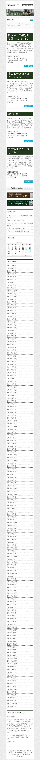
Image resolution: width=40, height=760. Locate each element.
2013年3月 (10, 582)
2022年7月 (10, 271)
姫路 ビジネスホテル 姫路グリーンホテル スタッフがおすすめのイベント (17, 175)
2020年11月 (11, 325)
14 (30, 248)
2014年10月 (11, 528)
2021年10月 (11, 296)
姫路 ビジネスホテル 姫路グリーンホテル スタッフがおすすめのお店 (17, 60)
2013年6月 (10, 573)
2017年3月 (10, 446)
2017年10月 (11, 426)
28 (30, 252)
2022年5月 (10, 276)
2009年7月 (10, 695)
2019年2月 (10, 381)
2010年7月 (10, 672)
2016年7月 (10, 469)
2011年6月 (10, 641)
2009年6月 (10, 697)
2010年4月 (10, 681)
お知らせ (10, 716)
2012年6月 (10, 607)
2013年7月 (10, 570)
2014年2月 (10, 551)
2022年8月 (10, 268)
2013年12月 (11, 556)
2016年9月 (10, 463)
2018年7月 (10, 401)
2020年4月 (10, 341)
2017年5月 (10, 440)
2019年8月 (10, 364)
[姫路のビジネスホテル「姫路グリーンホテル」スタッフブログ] (20, 5)
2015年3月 (10, 514)
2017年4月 (10, 443)
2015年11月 (11, 491)
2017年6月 (10, 438)
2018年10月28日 (13, 56)
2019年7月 (10, 367)
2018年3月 (10, 412)
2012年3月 (10, 616)
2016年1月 (10, 486)
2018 (15, 26)
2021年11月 (11, 293)
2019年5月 (10, 373)
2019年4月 (10, 375)
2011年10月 (11, 630)
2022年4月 (10, 279)
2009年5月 (10, 700)
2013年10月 (11, 562)
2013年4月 (10, 579)
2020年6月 (10, 339)
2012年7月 (10, 604)
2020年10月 (11, 327)
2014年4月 (10, 545)
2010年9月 (10, 666)
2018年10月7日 (12, 172)
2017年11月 (11, 423)
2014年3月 (10, 548)
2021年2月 (10, 316)
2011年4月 (10, 647)
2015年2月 (10, 517)
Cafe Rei (13, 114)
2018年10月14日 (13, 132)
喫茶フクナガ (11, 228)
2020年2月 (10, 347)
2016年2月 (10, 483)
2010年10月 (11, 664)
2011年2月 (10, 652)
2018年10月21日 (13, 96)
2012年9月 (10, 599)
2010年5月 (10, 678)
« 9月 (12, 255)
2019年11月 (11, 356)
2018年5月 (10, 406)
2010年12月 (11, 658)
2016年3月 (10, 480)
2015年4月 (10, 511)
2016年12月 (11, 454)
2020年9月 (10, 330)
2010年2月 (10, 686)
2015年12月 (11, 488)
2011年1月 (10, 655)
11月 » (26, 255)
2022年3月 (10, 282)
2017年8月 (10, 432)
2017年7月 (10, 435)
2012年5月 (10, 610)
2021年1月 (10, 319)
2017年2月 (10, 449)
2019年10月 (11, 358)
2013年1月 (10, 587)
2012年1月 (10, 621)
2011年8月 (10, 635)
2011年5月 (10, 644)
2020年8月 (10, 333)
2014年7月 (10, 536)
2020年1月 (10, 350)
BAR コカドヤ (11, 220)
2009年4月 (10, 703)
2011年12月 (11, 624)
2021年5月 (10, 308)
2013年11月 (11, 559)
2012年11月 (11, 593)
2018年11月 (11, 390)
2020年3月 (10, 344)
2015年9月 (10, 497)
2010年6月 (10, 675)
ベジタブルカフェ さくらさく (17, 223)
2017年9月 (10, 429)
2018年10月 (11, 392)
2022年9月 (10, 265)
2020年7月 (10, 336)
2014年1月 (10, 553)
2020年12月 (11, 322)
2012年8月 (10, 601)
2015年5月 (10, 508)
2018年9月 (10, 395)
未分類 (9, 742)
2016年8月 (10, 466)
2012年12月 (11, 590)
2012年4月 (10, 613)
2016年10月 (11, 460)
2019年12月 (11, 353)
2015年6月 (10, 505)
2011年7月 (10, 638)
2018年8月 (10, 398)
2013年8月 (10, 568)
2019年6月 (10, 370)
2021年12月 (11, 291)
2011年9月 (10, 633)
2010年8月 (10, 669)
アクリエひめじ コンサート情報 (18, 215)
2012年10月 (11, 596)
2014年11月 (11, 525)
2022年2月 (10, 285)
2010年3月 (10, 683)
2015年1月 (10, 519)
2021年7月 (10, 302)
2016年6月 (10, 471)
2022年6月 (10, 274)
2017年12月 (11, 421)
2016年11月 (11, 457)
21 (30, 250)
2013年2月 (10, 585)
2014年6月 (10, 539)
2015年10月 (11, 494)
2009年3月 (10, 706)
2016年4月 (10, 477)
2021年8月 (10, 299)
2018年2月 (10, 415)
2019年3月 (10, 378)
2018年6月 (10, 404)
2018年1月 (10, 418)
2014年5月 (10, 542)
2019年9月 (10, 361)
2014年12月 (11, 522)
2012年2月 (10, 618)
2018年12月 (11, 387)
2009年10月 (11, 689)
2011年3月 (10, 649)
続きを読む (28, 66)
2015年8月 (10, 500)
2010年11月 (11, 661)
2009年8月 (10, 692)
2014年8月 (10, 534)
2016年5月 (10, 474)
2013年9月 (10, 565)
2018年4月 (10, 409)
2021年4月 (10, 310)
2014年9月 (10, 531)
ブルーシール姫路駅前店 (15, 231)
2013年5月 (10, 576)
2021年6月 (10, 305)
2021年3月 (10, 313)
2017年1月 (10, 452)
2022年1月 (10, 288)
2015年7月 (10, 502)
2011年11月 (11, 627)
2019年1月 (10, 384)
